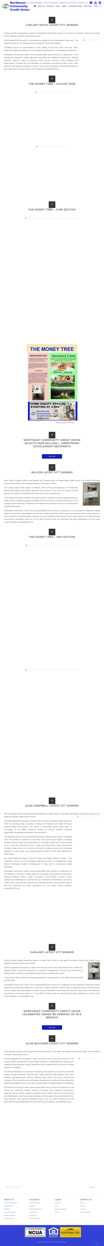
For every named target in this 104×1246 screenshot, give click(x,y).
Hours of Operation (85, 1212)
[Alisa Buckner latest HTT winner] (52, 1038)
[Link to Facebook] (94, 1244)
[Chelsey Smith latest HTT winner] (52, 20)
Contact (82, 1202)
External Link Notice (9, 1218)
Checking (32, 1206)
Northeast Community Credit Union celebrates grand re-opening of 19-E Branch (52, 1014)
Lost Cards (83, 1209)
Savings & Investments (35, 1209)
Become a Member (34, 1202)
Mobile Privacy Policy (9, 1215)
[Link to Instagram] (99, 1244)
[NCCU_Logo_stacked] (15, 6)
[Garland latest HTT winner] (52, 947)
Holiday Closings (8, 1206)
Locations (82, 1206)
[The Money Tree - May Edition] (52, 532)
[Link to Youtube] (96, 1244)
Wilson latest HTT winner (52, 472)
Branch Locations (68, 3)
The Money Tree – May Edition (52, 536)
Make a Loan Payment (61, 1209)
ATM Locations (51, 3)
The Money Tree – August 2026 (52, 83)
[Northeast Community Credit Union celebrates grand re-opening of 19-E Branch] (52, 1006)
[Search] (100, 6)
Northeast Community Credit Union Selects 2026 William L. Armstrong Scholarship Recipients (52, 443)
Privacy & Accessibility (10, 1212)
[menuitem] (35, 6)
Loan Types (58, 1202)
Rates (56, 1206)
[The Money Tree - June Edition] (52, 204)
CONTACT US (83, 3)
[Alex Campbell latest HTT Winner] (52, 800)
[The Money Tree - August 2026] (52, 79)
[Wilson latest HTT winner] (52, 467)
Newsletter (7, 1209)
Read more (52, 456)
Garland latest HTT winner (52, 952)
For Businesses (33, 1212)
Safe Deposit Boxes (34, 1218)
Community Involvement (10, 1202)
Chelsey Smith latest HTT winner (52, 24)
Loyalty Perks (32, 1215)
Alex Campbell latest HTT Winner (52, 805)
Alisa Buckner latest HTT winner (52, 1043)
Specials (57, 1212)
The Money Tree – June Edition (52, 209)
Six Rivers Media (62, 1241)
